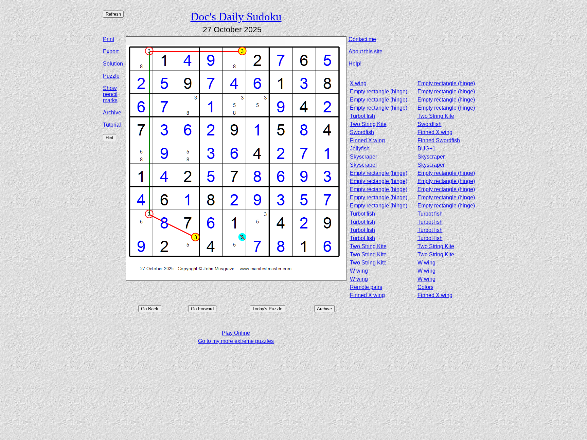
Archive (112, 112)
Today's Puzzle (267, 308)
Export (111, 51)
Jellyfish (360, 148)
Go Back (149, 308)
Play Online (236, 333)
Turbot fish (362, 116)
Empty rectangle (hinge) (446, 83)
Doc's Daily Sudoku (236, 16)
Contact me (362, 39)
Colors (425, 287)
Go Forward (202, 308)
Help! (355, 64)
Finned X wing (434, 132)
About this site (366, 51)
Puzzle (111, 76)
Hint (109, 137)
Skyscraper (363, 157)
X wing (358, 83)
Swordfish (429, 124)
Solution (113, 64)
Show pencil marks (110, 94)
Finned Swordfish (438, 140)
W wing (426, 262)
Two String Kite (435, 116)
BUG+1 (426, 148)
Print (108, 39)
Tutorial (112, 125)
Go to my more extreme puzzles (236, 341)
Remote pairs (366, 287)
